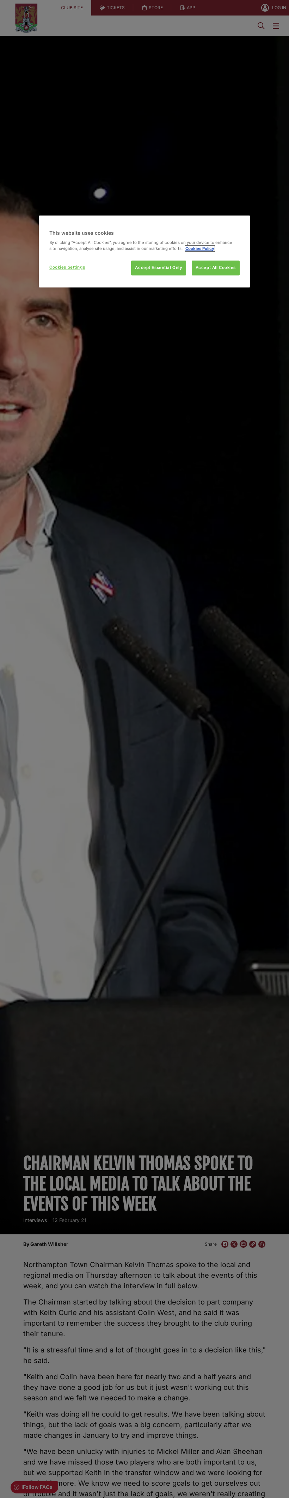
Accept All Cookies (216, 267)
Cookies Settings (67, 267)
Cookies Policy (199, 248)
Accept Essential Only (158, 267)
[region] (144, 251)
